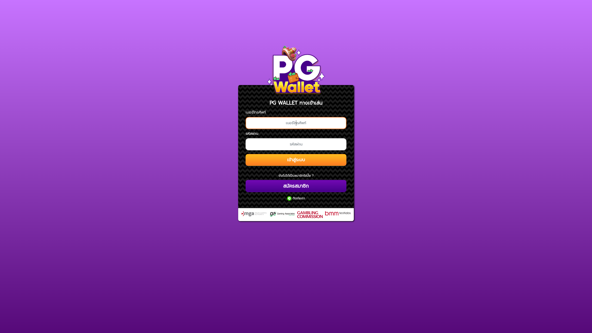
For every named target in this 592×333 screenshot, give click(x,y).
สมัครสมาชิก (296, 186)
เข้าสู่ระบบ (296, 159)
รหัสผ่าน (252, 133)
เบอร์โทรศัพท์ (256, 112)
